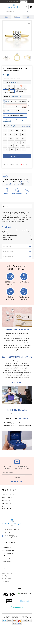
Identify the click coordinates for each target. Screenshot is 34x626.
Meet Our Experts (7, 497)
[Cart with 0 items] (31, 7)
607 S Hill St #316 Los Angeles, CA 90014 (11, 536)
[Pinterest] (15, 481)
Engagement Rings (7, 573)
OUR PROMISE (17, 382)
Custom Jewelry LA (7, 561)
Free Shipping (6, 500)
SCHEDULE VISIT (23, 1)
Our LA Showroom (7, 547)
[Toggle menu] (2, 7)
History (4, 506)
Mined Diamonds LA (7, 553)
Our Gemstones (6, 581)
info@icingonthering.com (12, 529)
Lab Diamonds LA (7, 556)
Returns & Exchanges (8, 494)
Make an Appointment (8, 550)
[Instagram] (21, 481)
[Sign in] (26, 7)
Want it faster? (17, 184)
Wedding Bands (6, 576)
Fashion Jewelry (6, 578)
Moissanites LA (6, 558)
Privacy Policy (17, 617)
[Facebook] (18, 481)
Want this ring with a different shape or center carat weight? (16, 120)
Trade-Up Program (7, 503)
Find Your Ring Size (7, 509)
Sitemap (28, 617)
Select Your (12, 96)
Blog (3, 511)
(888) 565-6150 (9, 532)
